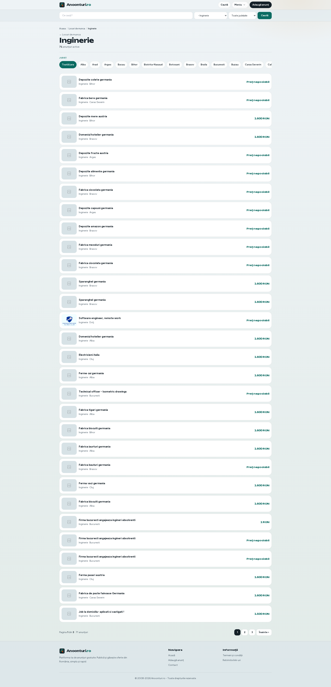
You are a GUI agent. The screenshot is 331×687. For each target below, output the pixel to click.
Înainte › (264, 632)
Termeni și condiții (233, 655)
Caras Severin (253, 64)
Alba (83, 64)
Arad (95, 64)
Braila (204, 64)
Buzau (234, 64)
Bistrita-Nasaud (153, 64)
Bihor (134, 64)
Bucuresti (219, 64)
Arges (107, 64)
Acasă (171, 655)
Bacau (121, 64)
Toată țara (68, 64)
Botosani (174, 64)
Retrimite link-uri (232, 660)
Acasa (62, 28)
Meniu (238, 4)
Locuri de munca (77, 28)
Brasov (190, 64)
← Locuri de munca (70, 34)
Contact (173, 665)
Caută (224, 4)
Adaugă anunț (260, 4)
